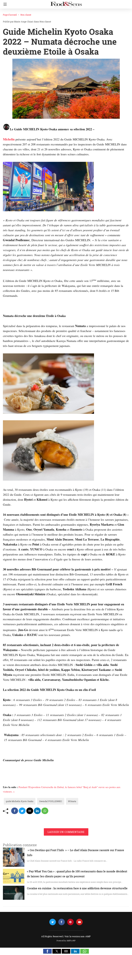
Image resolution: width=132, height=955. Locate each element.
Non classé (25, 14)
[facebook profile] (61, 922)
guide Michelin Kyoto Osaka (19, 801)
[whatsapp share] (44, 811)
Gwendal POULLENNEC (50, 801)
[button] (47, 951)
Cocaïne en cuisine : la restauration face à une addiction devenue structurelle (77, 888)
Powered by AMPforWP (66, 941)
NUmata (72, 801)
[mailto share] (29, 811)
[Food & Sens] (66, 3)
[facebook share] (14, 811)
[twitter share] (22, 811)
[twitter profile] (52, 922)
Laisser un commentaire (66, 832)
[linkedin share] (37, 811)
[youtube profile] (79, 922)
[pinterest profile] (70, 922)
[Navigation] (4, 4)
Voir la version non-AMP (77, 936)
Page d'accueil (10, 14)
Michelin (9, 139)
